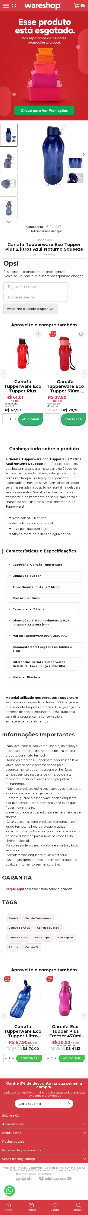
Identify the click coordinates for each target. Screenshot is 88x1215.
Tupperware (44, 240)
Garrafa (13, 918)
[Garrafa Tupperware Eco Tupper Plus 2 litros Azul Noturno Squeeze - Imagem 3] (8, 183)
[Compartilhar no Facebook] (46, 226)
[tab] (47, 185)
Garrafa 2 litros (18, 937)
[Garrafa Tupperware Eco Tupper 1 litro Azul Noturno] (22, 377)
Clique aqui (15, 889)
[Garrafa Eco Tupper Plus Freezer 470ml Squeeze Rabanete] (65, 377)
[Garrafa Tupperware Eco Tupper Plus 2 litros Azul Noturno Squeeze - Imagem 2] (8, 159)
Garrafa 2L (31, 947)
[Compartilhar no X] (55, 226)
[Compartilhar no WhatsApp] (51, 226)
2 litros (13, 947)
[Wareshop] (42, 6)
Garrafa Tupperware (38, 918)
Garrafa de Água (19, 927)
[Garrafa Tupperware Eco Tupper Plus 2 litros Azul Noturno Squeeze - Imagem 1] (8, 135)
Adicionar (30, 419)
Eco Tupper (43, 937)
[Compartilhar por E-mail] (59, 226)
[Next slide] (9, 222)
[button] (9, 135)
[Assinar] (69, 1103)
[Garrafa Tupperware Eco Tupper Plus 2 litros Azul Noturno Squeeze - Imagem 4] (8, 208)
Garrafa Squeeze (48, 927)
